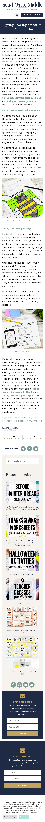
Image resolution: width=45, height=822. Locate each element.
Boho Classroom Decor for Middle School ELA (22, 631)
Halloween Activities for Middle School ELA (22, 574)
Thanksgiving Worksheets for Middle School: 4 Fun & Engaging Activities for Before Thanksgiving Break (22, 542)
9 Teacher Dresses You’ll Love (22, 603)
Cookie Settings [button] (10, 817)
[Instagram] (19, 685)
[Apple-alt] (25, 685)
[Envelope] (31, 685)
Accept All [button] (23, 817)
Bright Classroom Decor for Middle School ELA (22, 673)
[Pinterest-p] (13, 685)
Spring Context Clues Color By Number (22, 221)
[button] (17, 15)
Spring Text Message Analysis (22, 351)
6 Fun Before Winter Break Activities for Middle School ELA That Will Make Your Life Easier (22, 509)
